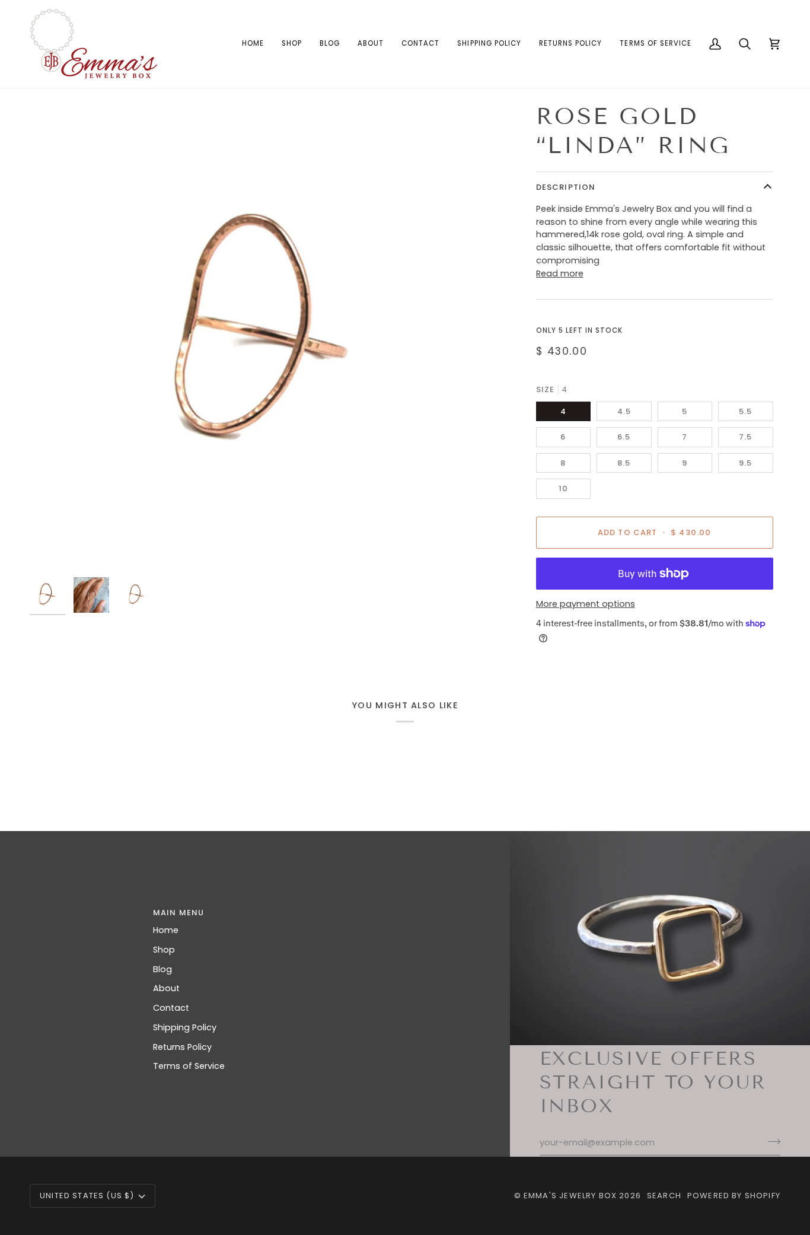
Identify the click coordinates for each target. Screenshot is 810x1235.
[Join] (770, 1141)
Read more (559, 273)
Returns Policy (182, 1047)
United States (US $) (87, 1195)
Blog (162, 969)
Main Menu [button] (179, 912)
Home (165, 930)
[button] (292, 44)
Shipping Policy (184, 1027)
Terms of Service (189, 1066)
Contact (171, 1008)
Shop (164, 950)
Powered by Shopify (733, 1195)
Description (566, 187)
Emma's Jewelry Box (570, 1195)
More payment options (585, 604)
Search (664, 1195)
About (166, 988)
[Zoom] (52, 549)
